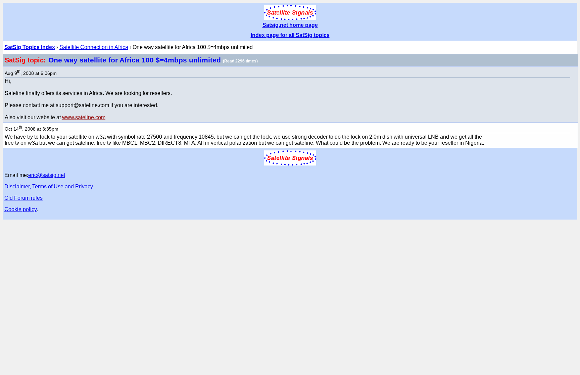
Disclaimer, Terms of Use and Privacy (48, 186)
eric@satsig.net (46, 175)
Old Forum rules (23, 198)
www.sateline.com (83, 117)
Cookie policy (20, 209)
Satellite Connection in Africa (93, 47)
